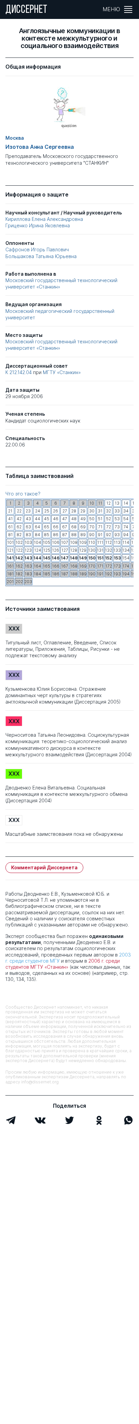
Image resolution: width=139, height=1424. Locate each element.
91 (100, 534)
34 (126, 510)
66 (55, 526)
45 (46, 518)
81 (10, 534)
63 (28, 526)
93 (117, 534)
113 (117, 542)
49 (83, 518)
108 (74, 542)
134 (126, 550)
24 (37, 510)
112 (108, 542)
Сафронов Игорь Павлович (37, 249)
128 (73, 550)
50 (91, 518)
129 (82, 550)
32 (108, 510)
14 (125, 503)
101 (10, 542)
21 (10, 510)
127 (64, 550)
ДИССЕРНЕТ (26, 10)
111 (100, 542)
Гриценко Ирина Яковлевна (37, 225)
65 (46, 526)
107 (64, 542)
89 (83, 534)
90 (91, 534)
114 (125, 542)
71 (100, 526)
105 (46, 542)
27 (64, 510)
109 (83, 542)
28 (73, 510)
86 (55, 534)
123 (28, 550)
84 (37, 534)
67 (64, 526)
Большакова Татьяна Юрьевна (41, 256)
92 (108, 534)
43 (28, 518)
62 (19, 526)
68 (74, 526)
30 (91, 510)
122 (19, 550)
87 (64, 534)
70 (91, 526)
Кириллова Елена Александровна (44, 219)
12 (108, 503)
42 (19, 518)
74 (125, 526)
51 (100, 518)
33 (117, 510)
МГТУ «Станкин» (62, 372)
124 (37, 550)
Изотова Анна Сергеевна (39, 147)
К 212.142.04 (19, 372)
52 (108, 518)
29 (82, 510)
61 (10, 526)
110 (91, 542)
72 (108, 526)
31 (100, 510)
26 (55, 510)
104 (37, 542)
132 (108, 550)
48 (74, 518)
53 (117, 518)
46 (55, 518)
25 (46, 510)
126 (55, 550)
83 (28, 534)
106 (55, 542)
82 (19, 534)
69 (83, 526)
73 (117, 526)
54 (126, 518)
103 (28, 542)
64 (37, 526)
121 (10, 550)
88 (74, 534)
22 (19, 510)
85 (46, 534)
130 (91, 550)
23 (28, 510)
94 (126, 534)
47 (64, 518)
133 (117, 550)
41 (10, 518)
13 (117, 503)
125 (46, 550)
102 (19, 542)
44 (37, 518)
